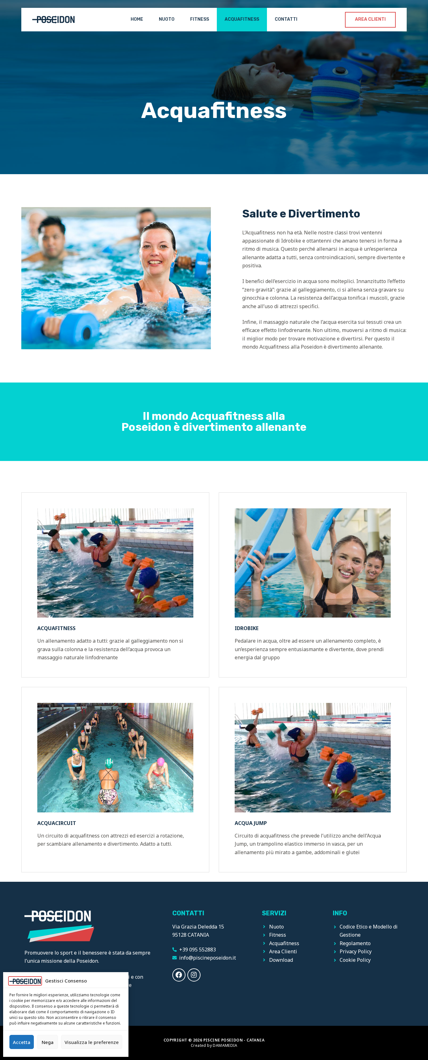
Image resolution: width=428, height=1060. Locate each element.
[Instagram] (194, 975)
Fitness (199, 19)
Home (137, 19)
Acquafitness (242, 19)
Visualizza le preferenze (92, 1042)
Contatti (286, 19)
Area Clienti (370, 19)
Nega (48, 1042)
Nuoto (167, 19)
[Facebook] (178, 975)
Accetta (21, 1042)
